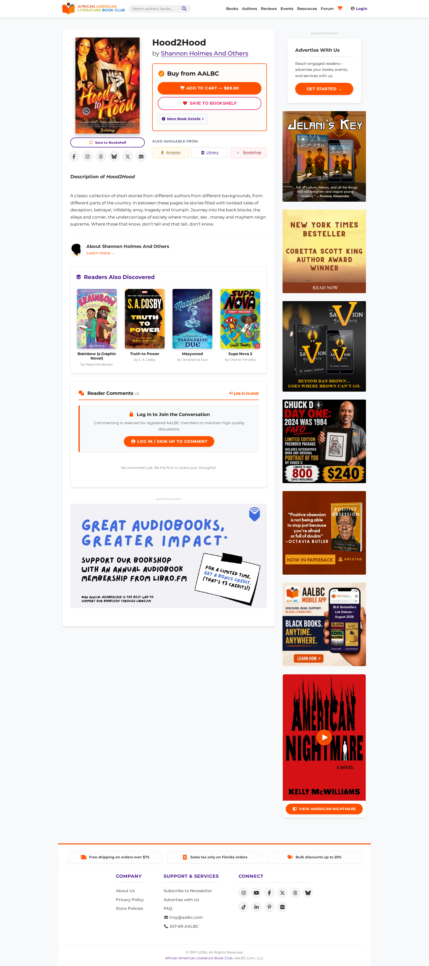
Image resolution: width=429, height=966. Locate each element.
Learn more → (100, 253)
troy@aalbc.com (186, 917)
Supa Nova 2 (240, 354)
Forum (327, 8)
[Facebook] (269, 893)
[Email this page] (141, 156)
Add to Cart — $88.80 (212, 88)
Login (361, 8)
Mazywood (192, 354)
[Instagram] (244, 893)
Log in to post (246, 393)
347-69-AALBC (184, 926)
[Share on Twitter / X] (127, 156)
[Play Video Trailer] (324, 737)
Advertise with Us (181, 899)
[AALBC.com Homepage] (93, 8)
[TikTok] (244, 907)
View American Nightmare (327, 809)
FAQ (168, 908)
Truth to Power (144, 354)
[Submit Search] (183, 8)
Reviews (269, 8)
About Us (125, 890)
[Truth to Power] (144, 320)
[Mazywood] (192, 320)
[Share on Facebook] (74, 156)
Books (232, 8)
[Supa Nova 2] (240, 320)
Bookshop (252, 152)
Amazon (173, 152)
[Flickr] (282, 907)
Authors (249, 8)
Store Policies (129, 908)
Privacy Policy (130, 899)
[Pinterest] (269, 907)
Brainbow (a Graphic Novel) (96, 356)
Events (287, 8)
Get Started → (324, 89)
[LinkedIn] (256, 907)
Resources (307, 8)
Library (212, 152)
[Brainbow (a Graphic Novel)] (96, 320)
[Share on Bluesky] (114, 156)
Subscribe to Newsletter (188, 890)
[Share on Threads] (101, 156)
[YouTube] (256, 893)
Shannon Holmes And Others (204, 53)
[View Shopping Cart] (340, 9)
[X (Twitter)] (282, 893)
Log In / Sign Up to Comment (171, 441)
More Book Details (183, 119)
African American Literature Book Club (198, 958)
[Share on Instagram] (87, 156)
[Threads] (295, 893)
